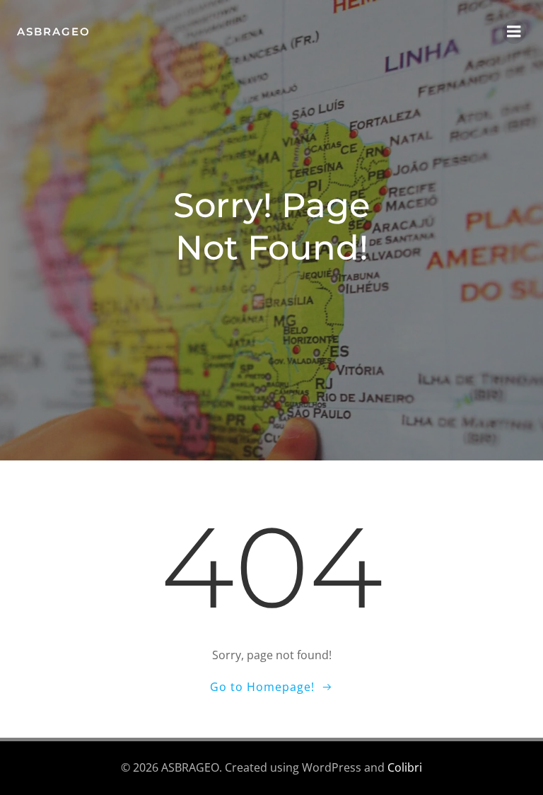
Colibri (404, 767)
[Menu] (514, 32)
